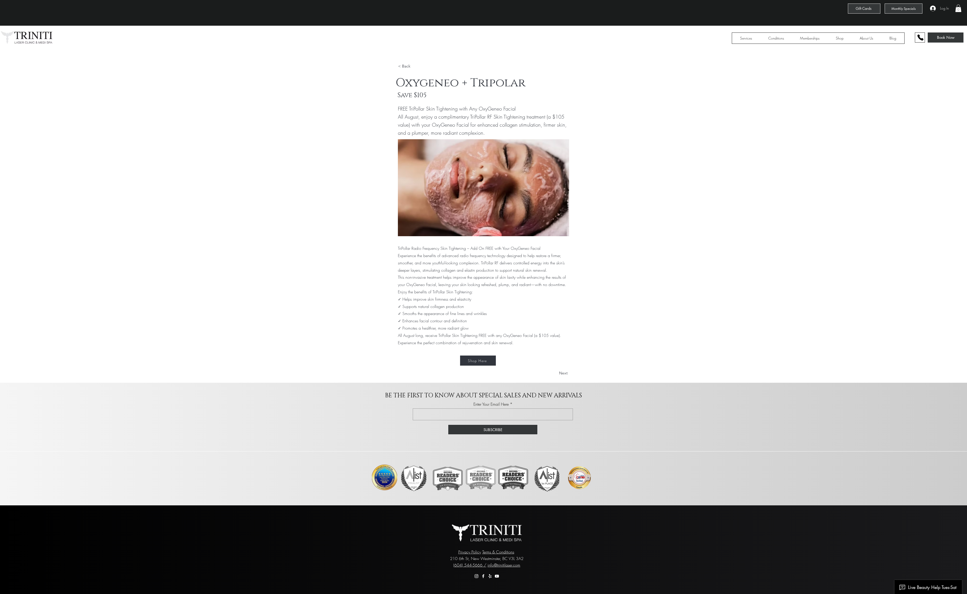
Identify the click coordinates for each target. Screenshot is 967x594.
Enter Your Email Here (491, 404)
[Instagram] (476, 576)
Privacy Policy (469, 552)
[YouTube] (496, 576)
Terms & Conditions (498, 552)
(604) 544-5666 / (469, 565)
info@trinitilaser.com (504, 565)
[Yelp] (490, 576)
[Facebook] (483, 576)
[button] (958, 8)
